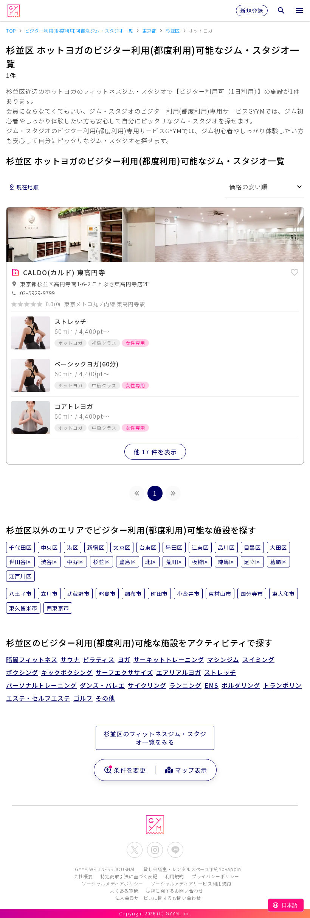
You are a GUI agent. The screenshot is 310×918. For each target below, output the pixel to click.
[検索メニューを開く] (281, 10)
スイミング (258, 659)
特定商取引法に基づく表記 (128, 876)
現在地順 (27, 187)
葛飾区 (278, 562)
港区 (72, 547)
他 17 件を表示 (155, 451)
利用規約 (174, 876)
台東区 (148, 547)
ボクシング (22, 672)
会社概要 (83, 876)
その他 (105, 698)
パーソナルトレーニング (41, 685)
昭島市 (107, 593)
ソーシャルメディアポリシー (112, 883)
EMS (212, 685)
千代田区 (20, 547)
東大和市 (283, 593)
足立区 (252, 562)
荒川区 (174, 562)
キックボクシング (67, 672)
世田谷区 (20, 562)
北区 (151, 562)
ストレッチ (220, 672)
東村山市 (220, 593)
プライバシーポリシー (215, 876)
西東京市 (57, 608)
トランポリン (282, 685)
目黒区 (252, 547)
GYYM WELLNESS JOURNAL (105, 869)
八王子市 (20, 593)
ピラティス (99, 659)
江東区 (200, 547)
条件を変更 (130, 770)
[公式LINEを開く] (175, 850)
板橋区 (200, 562)
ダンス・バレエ (102, 685)
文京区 (121, 547)
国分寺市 (251, 593)
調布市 (133, 593)
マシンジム (223, 659)
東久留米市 (23, 608)
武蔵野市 (78, 593)
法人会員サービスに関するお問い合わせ (158, 898)
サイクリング (147, 685)
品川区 (226, 547)
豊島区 (127, 562)
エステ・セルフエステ (38, 698)
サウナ (70, 659)
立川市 (49, 593)
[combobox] (264, 187)
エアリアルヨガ (178, 672)
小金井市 (188, 593)
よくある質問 (124, 890)
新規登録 (251, 10)
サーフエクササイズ (124, 672)
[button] (294, 271)
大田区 (278, 547)
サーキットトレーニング (168, 659)
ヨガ (124, 659)
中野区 (75, 562)
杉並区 (101, 562)
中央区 (49, 547)
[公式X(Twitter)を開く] (135, 850)
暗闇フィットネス (31, 659)
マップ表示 (191, 770)
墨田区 (174, 547)
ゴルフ (83, 698)
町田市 (159, 593)
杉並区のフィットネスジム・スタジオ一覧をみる (155, 738)
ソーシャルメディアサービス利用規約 (191, 883)
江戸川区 (20, 576)
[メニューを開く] (299, 10)
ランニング (185, 685)
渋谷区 (49, 562)
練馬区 (226, 562)
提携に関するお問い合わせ (174, 890)
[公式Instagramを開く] (155, 850)
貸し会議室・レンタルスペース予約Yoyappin (192, 869)
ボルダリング (241, 685)
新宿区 (95, 547)
